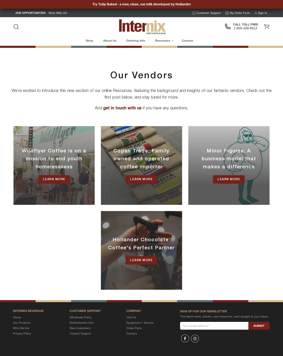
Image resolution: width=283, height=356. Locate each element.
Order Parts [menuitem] (134, 328)
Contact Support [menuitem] (80, 333)
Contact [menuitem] (187, 40)
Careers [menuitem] (131, 333)
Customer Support (209, 12)
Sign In (262, 12)
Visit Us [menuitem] (131, 317)
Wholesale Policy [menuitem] (81, 317)
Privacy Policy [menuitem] (22, 333)
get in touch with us (123, 108)
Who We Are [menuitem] (21, 328)
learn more (54, 179)
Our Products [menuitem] (21, 322)
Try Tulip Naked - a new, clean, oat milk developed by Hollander (141, 4)
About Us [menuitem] (109, 40)
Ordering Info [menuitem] (135, 40)
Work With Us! (57, 12)
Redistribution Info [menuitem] (81, 322)
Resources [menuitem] (162, 40)
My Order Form (240, 12)
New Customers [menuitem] (80, 328)
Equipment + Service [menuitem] (140, 322)
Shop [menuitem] (89, 40)
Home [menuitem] (17, 317)
